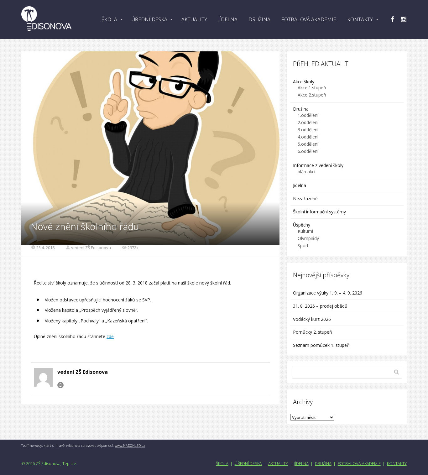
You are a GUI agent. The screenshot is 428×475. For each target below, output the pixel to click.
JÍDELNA (227, 19)
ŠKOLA (109, 19)
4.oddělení (308, 137)
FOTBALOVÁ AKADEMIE (308, 19)
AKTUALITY (194, 19)
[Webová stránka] (60, 385)
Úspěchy (301, 225)
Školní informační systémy (319, 212)
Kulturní (305, 231)
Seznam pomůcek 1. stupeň (321, 345)
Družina (301, 109)
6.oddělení (308, 151)
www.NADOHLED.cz (130, 445)
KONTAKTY (360, 19)
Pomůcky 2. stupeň (312, 332)
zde (110, 336)
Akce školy (303, 82)
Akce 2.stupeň (312, 95)
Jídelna (299, 185)
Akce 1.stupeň (312, 88)
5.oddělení (308, 144)
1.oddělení (308, 115)
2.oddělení (308, 122)
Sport (303, 245)
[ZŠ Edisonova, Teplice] (46, 19)
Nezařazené (305, 198)
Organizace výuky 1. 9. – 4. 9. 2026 (327, 293)
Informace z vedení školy (318, 165)
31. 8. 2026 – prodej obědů (320, 306)
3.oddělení (308, 130)
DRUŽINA (259, 19)
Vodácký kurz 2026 (312, 319)
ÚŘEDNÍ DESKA (149, 19)
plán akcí (306, 172)
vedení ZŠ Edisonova (91, 247)
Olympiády (308, 238)
